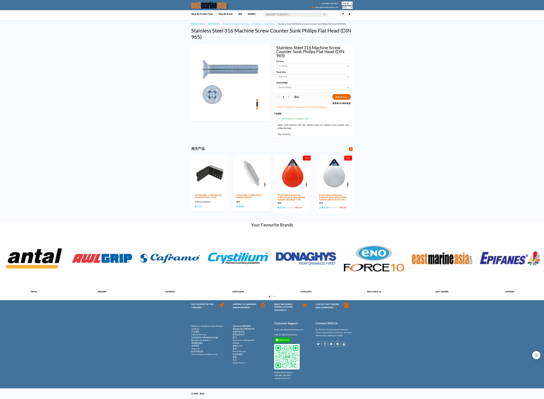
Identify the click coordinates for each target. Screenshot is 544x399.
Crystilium (238, 292)
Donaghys (306, 292)
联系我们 (252, 14)
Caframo (170, 292)
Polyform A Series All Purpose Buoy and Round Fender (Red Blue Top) (291, 197)
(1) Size (280, 61)
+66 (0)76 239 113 (282, 378)
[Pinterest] (331, 344)
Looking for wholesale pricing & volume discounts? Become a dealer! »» (302, 107)
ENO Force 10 (374, 292)
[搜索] (324, 14)
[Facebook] (325, 344)
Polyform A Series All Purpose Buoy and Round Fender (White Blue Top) (333, 197)
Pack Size (281, 72)
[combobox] (295, 14)
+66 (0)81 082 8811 (330, 3)
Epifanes (510, 292)
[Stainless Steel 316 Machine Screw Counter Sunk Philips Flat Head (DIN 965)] (230, 82)
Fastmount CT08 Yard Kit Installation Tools (208, 196)
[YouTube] (344, 344)
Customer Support (286, 323)
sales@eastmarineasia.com (327, 7)
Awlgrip (102, 292)
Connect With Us (327, 323)
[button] (536, 355)
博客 (240, 14)
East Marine (270, 24)
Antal (34, 292)
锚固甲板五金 (214, 24)
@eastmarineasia (289, 334)
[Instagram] (337, 344)
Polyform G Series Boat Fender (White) (249, 196)
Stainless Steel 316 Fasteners (236, 24)
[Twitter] (318, 344)
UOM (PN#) (282, 82)
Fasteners (257, 24)
